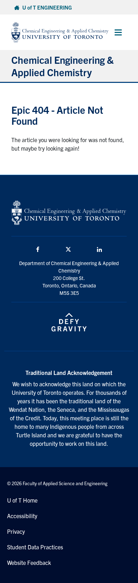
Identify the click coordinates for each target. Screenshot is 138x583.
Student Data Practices (35, 546)
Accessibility (22, 515)
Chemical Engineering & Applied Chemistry (62, 65)
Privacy (16, 531)
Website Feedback (29, 562)
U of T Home (22, 500)
